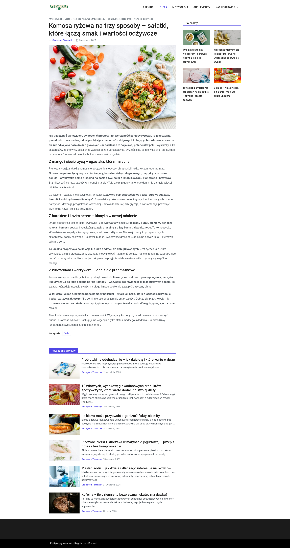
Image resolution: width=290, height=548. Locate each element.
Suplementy (202, 7)
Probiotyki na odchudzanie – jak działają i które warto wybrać (128, 360)
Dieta (163, 7)
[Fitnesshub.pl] (59, 7)
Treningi (148, 7)
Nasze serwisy (225, 7)
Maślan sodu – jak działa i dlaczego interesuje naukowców (126, 468)
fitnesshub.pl (55, 18)
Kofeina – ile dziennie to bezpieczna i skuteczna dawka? (124, 495)
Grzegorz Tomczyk (62, 40)
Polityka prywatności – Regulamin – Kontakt (73, 543)
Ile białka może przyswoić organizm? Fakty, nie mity (121, 416)
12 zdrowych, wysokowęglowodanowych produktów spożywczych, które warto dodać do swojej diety (121, 388)
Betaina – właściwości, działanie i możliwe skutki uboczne (226, 91)
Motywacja (180, 7)
